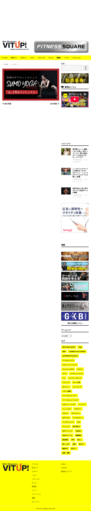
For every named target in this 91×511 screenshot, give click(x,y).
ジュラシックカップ (75, 378)
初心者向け (76, 426)
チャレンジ (36, 502)
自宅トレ (74, 448)
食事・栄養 (66, 453)
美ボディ (14, 58)
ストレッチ (66, 382)
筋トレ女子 (66, 444)
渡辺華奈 (65, 440)
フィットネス (66, 409)
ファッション (76, 58)
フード (66, 58)
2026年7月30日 (77, 195)
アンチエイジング (68, 360)
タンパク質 (76, 382)
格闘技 (59, 58)
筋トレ (80, 440)
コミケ (64, 374)
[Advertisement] (45, 19)
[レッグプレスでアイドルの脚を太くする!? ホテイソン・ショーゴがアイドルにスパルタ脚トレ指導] (66, 171)
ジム (63, 378)
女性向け (78, 431)
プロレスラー (75, 413)
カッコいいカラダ (68, 369)
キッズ (51, 58)
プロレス (65, 413)
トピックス (66, 143)
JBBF (64, 352)
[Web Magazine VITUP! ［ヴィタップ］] (14, 46)
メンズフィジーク (68, 422)
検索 (63, 63)
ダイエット (66, 387)
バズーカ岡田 (66, 391)
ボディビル (66, 418)
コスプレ (80, 369)
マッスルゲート (78, 418)
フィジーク (82, 404)
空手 (72, 440)
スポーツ (23, 58)
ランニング (66, 426)
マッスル (4, 58)
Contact (64, 468)
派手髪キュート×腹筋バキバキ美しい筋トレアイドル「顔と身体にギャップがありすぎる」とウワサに (80, 153)
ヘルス (32, 58)
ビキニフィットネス (68, 404)
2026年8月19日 (77, 179)
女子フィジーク (67, 431)
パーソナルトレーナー (69, 396)
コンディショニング (76, 374)
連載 (63, 244)
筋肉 (74, 444)
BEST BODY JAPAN (68, 347)
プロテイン (77, 409)
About (63, 464)
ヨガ (78, 422)
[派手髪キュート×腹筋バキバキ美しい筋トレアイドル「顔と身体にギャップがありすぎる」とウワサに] (66, 151)
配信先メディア (66, 471)
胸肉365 (65, 448)
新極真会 (78, 435)
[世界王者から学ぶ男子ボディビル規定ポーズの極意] (66, 191)
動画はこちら (70, 87)
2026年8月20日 (77, 160)
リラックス (41, 58)
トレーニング (77, 387)
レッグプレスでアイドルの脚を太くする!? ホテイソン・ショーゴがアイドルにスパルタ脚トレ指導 (80, 173)
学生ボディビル (67, 435)
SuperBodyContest (70, 356)
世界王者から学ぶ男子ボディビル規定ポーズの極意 (80, 190)
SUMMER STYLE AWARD (77, 352)
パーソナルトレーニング (70, 400)
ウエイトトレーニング (69, 365)
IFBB (80, 347)
